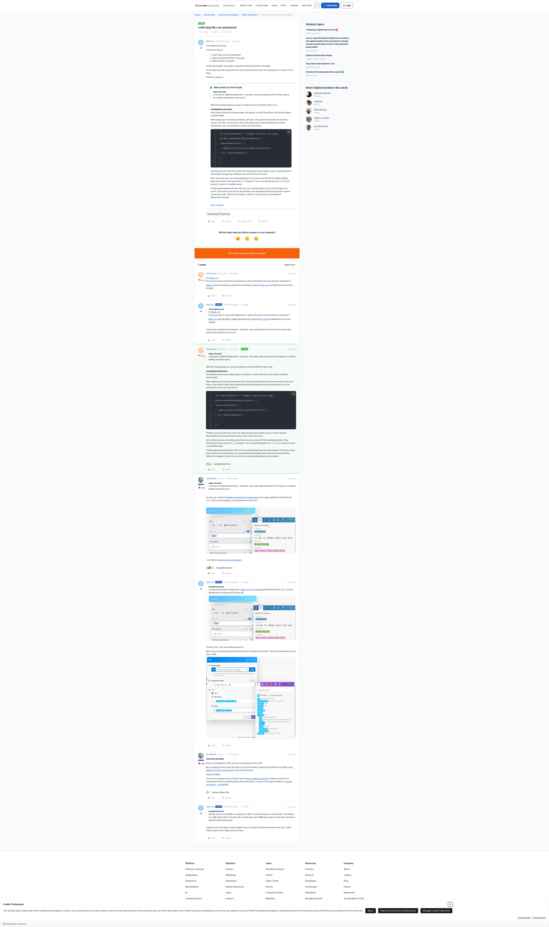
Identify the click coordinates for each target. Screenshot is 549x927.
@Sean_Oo (213, 278)
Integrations (191, 875)
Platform (189, 863)
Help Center (307, 5)
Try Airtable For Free (354, 898)
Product (229, 869)
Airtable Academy (275, 869)
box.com (241, 57)
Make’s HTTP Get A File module (220, 770)
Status (347, 886)
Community (209, 14)
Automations (312, 50)
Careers (347, 875)
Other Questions (249, 14)
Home (197, 14)
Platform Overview (194, 869)
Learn (268, 863)
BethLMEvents (320, 109)
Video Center (272, 880)
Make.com (210, 285)
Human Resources (234, 886)
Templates (310, 892)
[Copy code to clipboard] (289, 132)
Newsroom (349, 892)
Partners (309, 869)
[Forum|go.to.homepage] (207, 5)
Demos (269, 886)
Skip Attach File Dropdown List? (320, 63)
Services (309, 875)
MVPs (283, 5)
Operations (231, 880)
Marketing (230, 875)
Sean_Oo (210, 41)
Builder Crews (246, 5)
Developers (310, 880)
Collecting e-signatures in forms (320, 29)
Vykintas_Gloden (321, 118)
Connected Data (193, 898)
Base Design (311, 75)
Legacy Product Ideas (315, 58)
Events (275, 5)
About (347, 869)
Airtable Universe (313, 898)
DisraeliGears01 (321, 126)
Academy (294, 5)
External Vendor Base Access (319, 55)
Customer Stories (274, 892)
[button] (330, 5)
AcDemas (318, 101)
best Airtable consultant (257, 778)
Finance (229, 898)
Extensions (190, 880)
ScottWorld (211, 478)
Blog (346, 880)
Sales (228, 892)
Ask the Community (228, 14)
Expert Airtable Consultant (230, 560)
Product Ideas (262, 5)
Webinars (270, 898)
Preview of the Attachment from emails (323, 72)
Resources (310, 863)
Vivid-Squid (211, 273)
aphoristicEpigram (322, 93)
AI (186, 892)
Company (348, 863)
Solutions (230, 863)
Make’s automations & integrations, (243, 497)
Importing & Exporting (218, 214)
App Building (191, 886)
